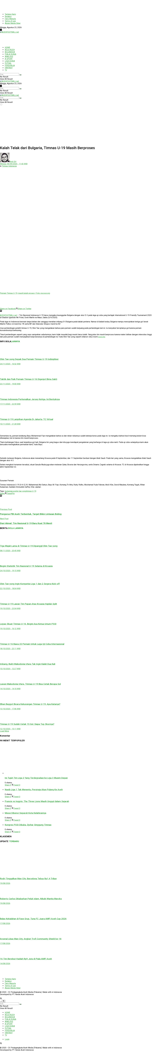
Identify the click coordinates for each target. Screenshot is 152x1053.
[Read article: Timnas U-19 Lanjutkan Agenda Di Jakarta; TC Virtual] (76, 410)
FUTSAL (8, 63)
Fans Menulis (10, 19)
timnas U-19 (31, 491)
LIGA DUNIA (10, 61)
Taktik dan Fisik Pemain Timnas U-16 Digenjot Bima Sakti (28, 379)
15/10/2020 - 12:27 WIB (10, 669)
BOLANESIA (10, 52)
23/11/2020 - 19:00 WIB (10, 384)
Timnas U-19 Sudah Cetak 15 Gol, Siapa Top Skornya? (27, 724)
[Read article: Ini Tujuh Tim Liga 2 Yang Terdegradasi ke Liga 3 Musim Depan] (78, 759)
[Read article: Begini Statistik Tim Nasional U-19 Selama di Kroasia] (76, 557)
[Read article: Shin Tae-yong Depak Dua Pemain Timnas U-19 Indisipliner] (76, 350)
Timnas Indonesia (9, 166)
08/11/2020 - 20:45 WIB (10, 551)
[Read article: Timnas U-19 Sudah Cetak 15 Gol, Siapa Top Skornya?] (76, 715)
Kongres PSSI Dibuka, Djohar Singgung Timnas (28, 825)
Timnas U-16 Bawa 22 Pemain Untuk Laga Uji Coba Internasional (32, 644)
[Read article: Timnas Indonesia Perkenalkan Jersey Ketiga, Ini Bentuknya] (76, 390)
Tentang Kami (10, 14)
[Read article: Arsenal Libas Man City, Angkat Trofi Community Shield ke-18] (76, 930)
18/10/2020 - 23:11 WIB (10, 648)
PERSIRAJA (10, 65)
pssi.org (101, 337)
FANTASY (9, 68)
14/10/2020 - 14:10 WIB (10, 689)
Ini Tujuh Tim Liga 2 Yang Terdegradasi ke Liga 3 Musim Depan (36, 778)
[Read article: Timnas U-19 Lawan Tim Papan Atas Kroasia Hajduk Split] (76, 595)
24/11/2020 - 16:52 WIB (10, 364)
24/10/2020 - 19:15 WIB (10, 571)
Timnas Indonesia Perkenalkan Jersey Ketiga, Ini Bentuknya (30, 399)
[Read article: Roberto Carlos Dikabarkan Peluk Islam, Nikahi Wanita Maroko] (76, 889)
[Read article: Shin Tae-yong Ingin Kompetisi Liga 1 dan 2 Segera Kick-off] (76, 576)
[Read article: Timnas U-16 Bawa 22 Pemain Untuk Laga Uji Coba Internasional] (76, 635)
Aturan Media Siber (13, 23)
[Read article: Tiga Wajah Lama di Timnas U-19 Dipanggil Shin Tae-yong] (76, 537)
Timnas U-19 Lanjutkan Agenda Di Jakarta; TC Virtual (26, 419)
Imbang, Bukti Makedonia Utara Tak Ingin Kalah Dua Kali (27, 664)
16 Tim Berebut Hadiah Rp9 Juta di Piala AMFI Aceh (26, 959)
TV (6, 70)
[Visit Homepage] (9, 32)
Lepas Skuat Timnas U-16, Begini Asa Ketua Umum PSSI (28, 624)
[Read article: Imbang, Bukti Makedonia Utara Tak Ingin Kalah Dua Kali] (76, 655)
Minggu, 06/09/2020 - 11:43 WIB (13, 164)
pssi (13, 491)
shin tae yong (20, 491)
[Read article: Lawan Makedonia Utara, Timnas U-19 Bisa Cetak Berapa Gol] (76, 675)
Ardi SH (13, 161)
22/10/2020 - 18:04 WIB (10, 588)
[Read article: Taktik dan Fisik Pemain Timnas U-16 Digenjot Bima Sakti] (76, 370)
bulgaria (8, 491)
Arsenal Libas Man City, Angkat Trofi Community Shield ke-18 (30, 939)
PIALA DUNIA (10, 54)
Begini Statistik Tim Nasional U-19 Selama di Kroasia (26, 566)
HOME (7, 47)
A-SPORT (9, 59)
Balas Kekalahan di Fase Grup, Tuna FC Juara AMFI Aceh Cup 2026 (33, 918)
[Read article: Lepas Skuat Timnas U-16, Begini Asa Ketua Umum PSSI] (76, 615)
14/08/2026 (5, 963)
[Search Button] (20, 88)
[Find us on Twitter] (1, 30)
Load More (4, 731)
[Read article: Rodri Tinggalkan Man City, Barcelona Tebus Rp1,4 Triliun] (76, 860)
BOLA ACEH (10, 50)
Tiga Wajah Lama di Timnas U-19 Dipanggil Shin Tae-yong (28, 546)
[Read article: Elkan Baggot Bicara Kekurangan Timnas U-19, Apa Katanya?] (76, 695)
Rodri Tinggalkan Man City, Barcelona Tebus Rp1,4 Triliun (28, 878)
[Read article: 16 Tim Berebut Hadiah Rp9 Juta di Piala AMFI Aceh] (76, 950)
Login (7, 1039)
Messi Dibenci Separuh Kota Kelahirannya (25, 813)
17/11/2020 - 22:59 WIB (10, 404)
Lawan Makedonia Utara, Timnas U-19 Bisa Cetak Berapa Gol (30, 684)
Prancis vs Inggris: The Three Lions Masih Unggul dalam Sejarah (37, 801)
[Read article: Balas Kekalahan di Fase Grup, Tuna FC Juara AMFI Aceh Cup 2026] (76, 909)
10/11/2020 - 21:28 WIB (10, 424)
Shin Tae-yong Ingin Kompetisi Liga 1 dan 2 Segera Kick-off (30, 584)
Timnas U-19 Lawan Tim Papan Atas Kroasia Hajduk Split (28, 604)
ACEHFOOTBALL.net (8, 315)
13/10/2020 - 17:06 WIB (10, 709)
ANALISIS (9, 56)
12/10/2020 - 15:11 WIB (10, 729)
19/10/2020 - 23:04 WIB (10, 608)
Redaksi (8, 16)
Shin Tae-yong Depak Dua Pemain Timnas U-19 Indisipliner (29, 359)
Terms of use (10, 21)
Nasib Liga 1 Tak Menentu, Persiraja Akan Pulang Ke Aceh (34, 789)
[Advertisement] (57, 5)
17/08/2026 (5, 923)
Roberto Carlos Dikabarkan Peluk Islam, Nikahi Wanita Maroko (31, 898)
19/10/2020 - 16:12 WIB (10, 628)
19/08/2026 (5, 883)
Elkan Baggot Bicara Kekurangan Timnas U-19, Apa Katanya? (30, 704)
